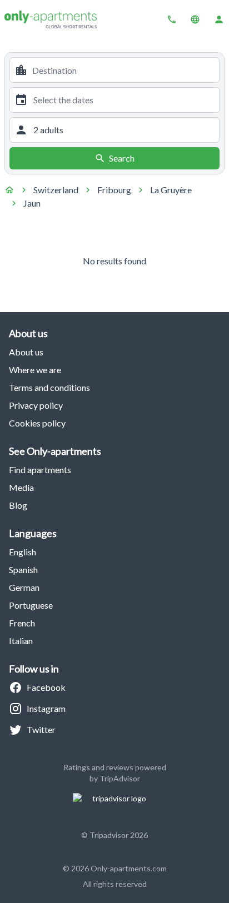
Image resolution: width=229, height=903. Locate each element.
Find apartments (40, 469)
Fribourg (114, 189)
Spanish (23, 569)
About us (26, 352)
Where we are (35, 369)
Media (21, 487)
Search (122, 158)
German (24, 587)
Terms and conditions (49, 387)
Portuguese (31, 605)
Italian (21, 640)
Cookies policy (37, 423)
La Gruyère (171, 189)
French (22, 623)
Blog (18, 505)
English (22, 551)
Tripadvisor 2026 (118, 835)
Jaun (32, 203)
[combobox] (123, 70)
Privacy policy (36, 405)
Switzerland (55, 189)
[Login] (219, 19)
